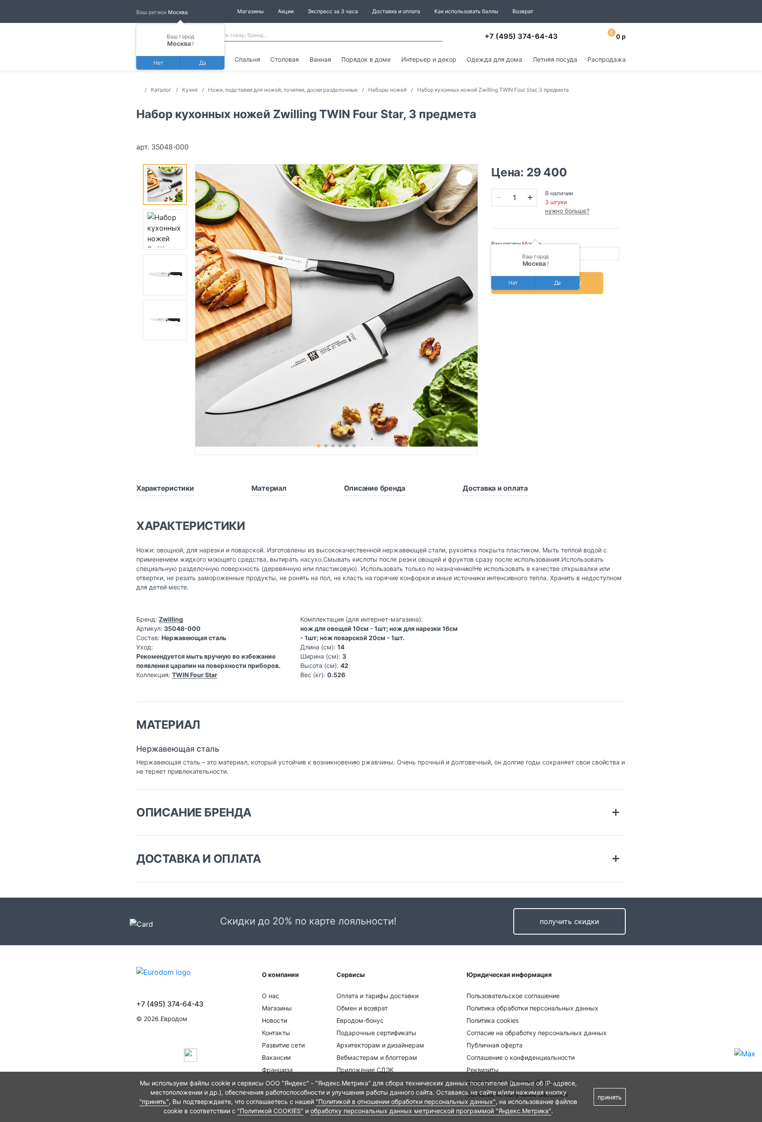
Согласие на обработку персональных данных (537, 1032)
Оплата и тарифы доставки (377, 995)
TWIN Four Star (194, 674)
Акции (286, 11)
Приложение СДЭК (365, 1070)
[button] (319, 445)
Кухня (190, 89)
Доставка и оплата (396, 11)
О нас (270, 995)
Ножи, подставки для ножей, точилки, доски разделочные (283, 89)
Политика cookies (493, 1020)
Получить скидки (569, 921)
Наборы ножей (387, 89)
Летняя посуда (555, 59)
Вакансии (276, 1057)
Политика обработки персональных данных (532, 1008)
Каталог (161, 89)
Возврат (522, 11)
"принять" (154, 1101)
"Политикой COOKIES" (270, 1111)
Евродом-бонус (360, 1020)
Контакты (276, 1032)
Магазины (250, 11)
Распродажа (606, 59)
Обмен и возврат (362, 1008)
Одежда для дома (494, 59)
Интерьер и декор (428, 59)
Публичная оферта (495, 1045)
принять (610, 1097)
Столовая (284, 59)
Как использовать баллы (466, 11)
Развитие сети (283, 1045)
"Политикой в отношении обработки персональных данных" (406, 1101)
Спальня (247, 59)
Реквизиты (483, 1070)
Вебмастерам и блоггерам (376, 1057)
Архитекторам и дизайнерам (380, 1045)
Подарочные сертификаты (376, 1032)
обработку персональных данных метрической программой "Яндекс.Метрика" (430, 1111)
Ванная (320, 59)
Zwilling (171, 619)
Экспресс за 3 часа (333, 11)
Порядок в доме (366, 59)
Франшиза (277, 1070)
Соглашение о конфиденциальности (521, 1057)
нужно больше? (567, 210)
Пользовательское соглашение (513, 995)
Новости (274, 1020)
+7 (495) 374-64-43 (521, 36)
